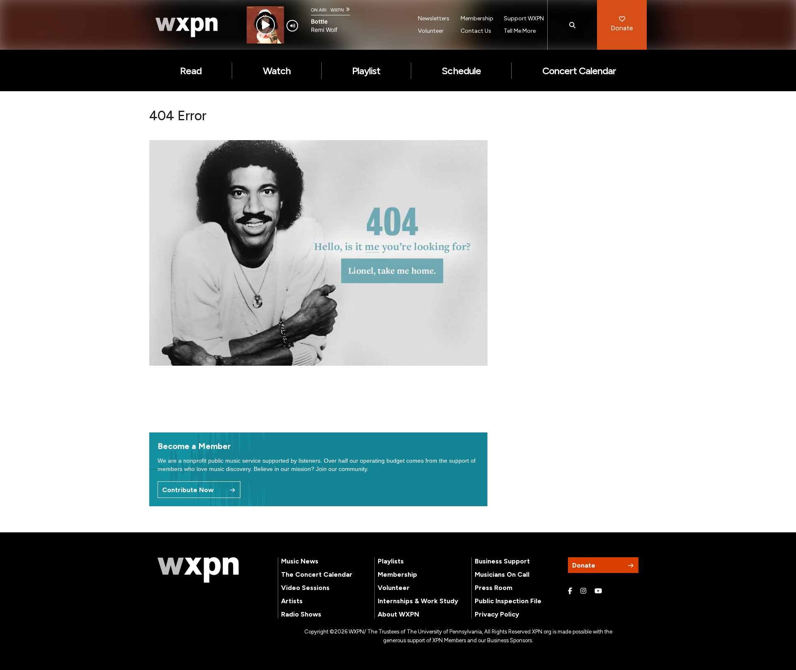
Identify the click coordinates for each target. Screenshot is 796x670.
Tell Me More (520, 30)
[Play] (265, 25)
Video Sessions (305, 588)
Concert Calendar (579, 71)
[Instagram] (583, 591)
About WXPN (398, 614)
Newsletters (433, 18)
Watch (277, 71)
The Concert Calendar (316, 574)
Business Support (502, 561)
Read (190, 71)
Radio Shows (301, 614)
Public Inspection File (508, 601)
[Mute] (292, 26)
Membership (477, 18)
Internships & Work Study (418, 601)
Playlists (391, 561)
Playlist (366, 71)
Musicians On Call (502, 574)
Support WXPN (524, 18)
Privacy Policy (497, 614)
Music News (299, 561)
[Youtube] (598, 591)
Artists (292, 601)
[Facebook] (570, 591)
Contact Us (476, 30)
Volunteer (431, 30)
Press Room (493, 588)
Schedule (461, 71)
